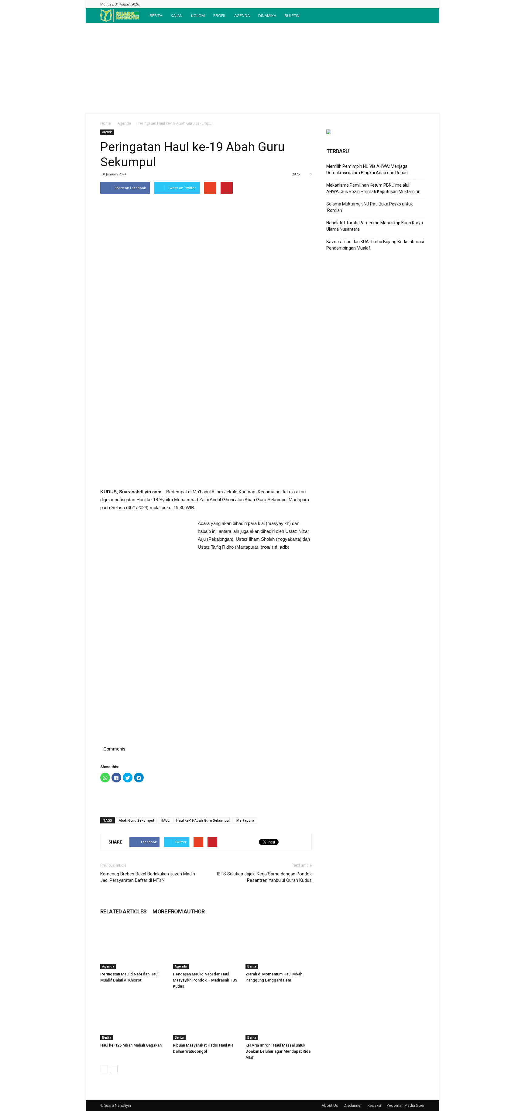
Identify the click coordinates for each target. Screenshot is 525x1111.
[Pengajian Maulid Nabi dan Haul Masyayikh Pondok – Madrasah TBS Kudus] (206, 946)
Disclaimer (353, 1105)
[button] (417, 15)
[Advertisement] (262, 68)
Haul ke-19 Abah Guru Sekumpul (203, 820)
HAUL (165, 820)
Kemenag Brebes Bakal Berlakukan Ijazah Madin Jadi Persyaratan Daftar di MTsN (147, 877)
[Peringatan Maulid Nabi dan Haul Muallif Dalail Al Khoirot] (133, 946)
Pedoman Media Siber (406, 1105)
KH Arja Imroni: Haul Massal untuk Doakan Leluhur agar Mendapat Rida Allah (278, 1051)
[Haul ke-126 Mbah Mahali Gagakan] (133, 1017)
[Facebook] (420, 4)
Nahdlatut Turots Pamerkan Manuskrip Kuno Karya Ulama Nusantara (374, 226)
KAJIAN (177, 15)
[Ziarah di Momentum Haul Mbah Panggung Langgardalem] (278, 946)
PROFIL (219, 15)
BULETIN (292, 15)
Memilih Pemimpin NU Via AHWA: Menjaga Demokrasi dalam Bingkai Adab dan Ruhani (367, 169)
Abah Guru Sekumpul (136, 820)
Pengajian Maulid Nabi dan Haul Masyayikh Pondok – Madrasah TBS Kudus (205, 980)
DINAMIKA (267, 15)
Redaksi (374, 1105)
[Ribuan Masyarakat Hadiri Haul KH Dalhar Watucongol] (206, 1017)
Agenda (124, 123)
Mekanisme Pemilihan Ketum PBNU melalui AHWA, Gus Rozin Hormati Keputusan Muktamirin (373, 188)
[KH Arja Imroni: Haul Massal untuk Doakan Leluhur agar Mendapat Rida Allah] (278, 1017)
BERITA (156, 15)
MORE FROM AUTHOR (178, 911)
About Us (330, 1105)
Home (105, 123)
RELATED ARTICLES (123, 911)
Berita (251, 966)
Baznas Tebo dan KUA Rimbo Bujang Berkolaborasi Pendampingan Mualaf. (375, 244)
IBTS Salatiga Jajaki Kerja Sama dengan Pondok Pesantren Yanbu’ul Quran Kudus (264, 877)
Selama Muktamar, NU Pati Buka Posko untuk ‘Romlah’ (369, 207)
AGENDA (242, 15)
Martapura (245, 820)
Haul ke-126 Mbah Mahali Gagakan (131, 1045)
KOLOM (198, 15)
